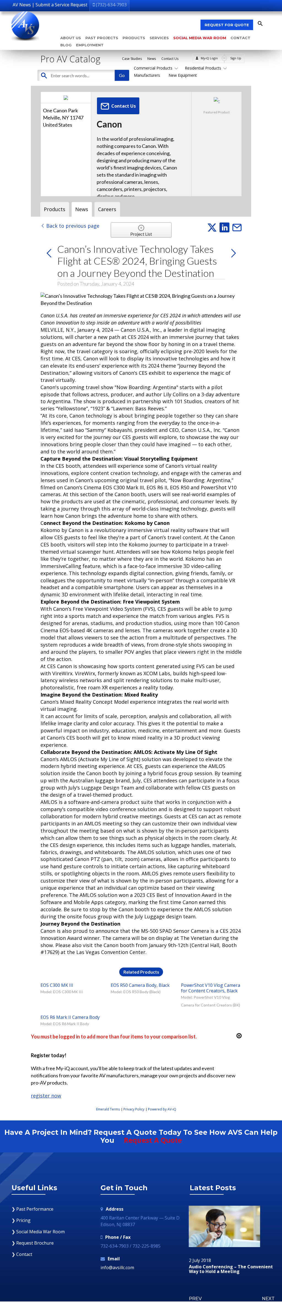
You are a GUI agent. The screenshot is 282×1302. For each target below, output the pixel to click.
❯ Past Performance (32, 1209)
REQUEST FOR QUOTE (227, 25)
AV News (22, 5)
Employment (90, 45)
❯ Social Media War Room (38, 1232)
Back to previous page (72, 225)
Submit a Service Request (61, 5)
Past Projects (101, 38)
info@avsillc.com (117, 1267)
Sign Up (235, 58)
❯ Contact (22, 1254)
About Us (70, 38)
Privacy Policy (133, 1109)
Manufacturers (147, 75)
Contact (240, 38)
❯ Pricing (21, 1220)
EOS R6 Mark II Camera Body (70, 1017)
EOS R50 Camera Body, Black (140, 985)
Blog (66, 45)
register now (46, 1095)
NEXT (268, 1298)
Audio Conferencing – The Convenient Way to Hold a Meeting (231, 1269)
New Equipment (183, 75)
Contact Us (169, 58)
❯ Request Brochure (33, 1243)
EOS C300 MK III (56, 985)
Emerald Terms (108, 1109)
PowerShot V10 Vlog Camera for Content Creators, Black (210, 988)
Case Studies (132, 58)
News (151, 58)
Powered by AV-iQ (162, 1109)
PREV (195, 1298)
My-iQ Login (209, 58)
